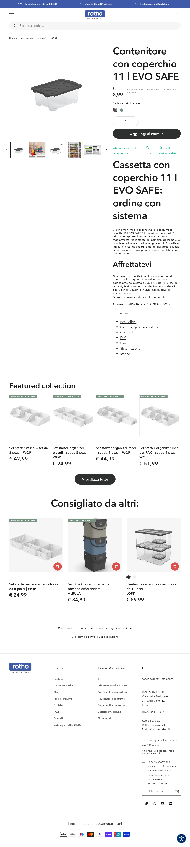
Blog (56, 692)
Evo (123, 342)
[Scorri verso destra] (106, 150)
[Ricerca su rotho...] (16, 26)
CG (100, 679)
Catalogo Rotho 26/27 (68, 725)
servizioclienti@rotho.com (157, 679)
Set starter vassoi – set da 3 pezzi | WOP (28, 450)
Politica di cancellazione (112, 692)
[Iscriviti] (177, 792)
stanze (125, 353)
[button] (16, 15)
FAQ (56, 712)
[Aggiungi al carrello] (57, 566)
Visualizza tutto (95, 479)
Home (12, 38)
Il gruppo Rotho (63, 685)
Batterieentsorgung (109, 712)
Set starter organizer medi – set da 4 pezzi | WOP (116, 450)
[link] (177, 15)
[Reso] (149, 147)
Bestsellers (128, 321)
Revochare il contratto (111, 699)
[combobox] (95, 26)
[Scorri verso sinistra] (6, 150)
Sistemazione (130, 348)
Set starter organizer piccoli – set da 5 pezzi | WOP (71, 452)
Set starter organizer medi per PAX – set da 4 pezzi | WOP (159, 452)
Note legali (105, 718)
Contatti (59, 718)
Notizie (58, 705)
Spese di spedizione (154, 89)
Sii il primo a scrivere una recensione (95, 637)
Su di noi (59, 679)
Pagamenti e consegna (111, 705)
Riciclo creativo (63, 699)
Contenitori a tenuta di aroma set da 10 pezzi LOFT (152, 589)
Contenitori (128, 332)
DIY (123, 337)
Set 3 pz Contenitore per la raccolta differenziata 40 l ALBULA (88, 589)
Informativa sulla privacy (112, 685)
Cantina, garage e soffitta (139, 326)
